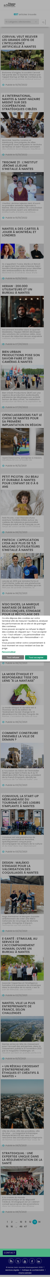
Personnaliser (9, 652)
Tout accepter (36, 657)
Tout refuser (13, 657)
